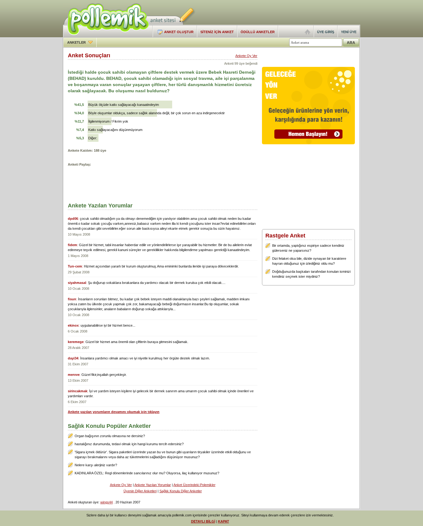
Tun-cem (75, 266)
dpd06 (73, 218)
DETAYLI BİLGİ (203, 521)
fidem (72, 245)
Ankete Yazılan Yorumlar (152, 485)
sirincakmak (77, 391)
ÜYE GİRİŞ (325, 32)
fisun (72, 299)
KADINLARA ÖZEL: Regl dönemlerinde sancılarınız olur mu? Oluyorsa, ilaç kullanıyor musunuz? (147, 473)
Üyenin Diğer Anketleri (140, 491)
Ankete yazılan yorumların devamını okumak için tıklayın (113, 412)
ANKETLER (77, 42)
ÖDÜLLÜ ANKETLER (258, 32)
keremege (76, 342)
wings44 (106, 502)
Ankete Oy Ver (246, 56)
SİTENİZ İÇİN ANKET (217, 32)
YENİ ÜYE (348, 32)
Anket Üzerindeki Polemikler (194, 485)
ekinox (73, 325)
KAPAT (223, 521)
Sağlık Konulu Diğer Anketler (180, 491)
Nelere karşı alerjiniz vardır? (96, 465)
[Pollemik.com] (106, 36)
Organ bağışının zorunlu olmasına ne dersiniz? (110, 436)
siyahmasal (77, 283)
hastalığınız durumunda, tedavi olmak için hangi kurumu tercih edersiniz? (129, 444)
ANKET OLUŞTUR (179, 32)
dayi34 (73, 358)
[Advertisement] (287, 12)
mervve (74, 374)
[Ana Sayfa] (307, 33)
